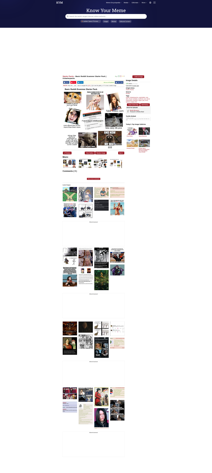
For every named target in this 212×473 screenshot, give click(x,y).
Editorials (134, 2)
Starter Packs (68, 76)
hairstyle (135, 99)
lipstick (128, 102)
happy (132, 102)
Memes (114, 21)
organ (140, 100)
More (143, 2)
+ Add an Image (138, 76)
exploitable (142, 97)
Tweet (81, 82)
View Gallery (89, 153)
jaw (143, 100)
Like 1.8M (120, 82)
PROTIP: (65, 85)
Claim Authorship (133, 104)
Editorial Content (125, 21)
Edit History (145, 104)
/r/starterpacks (134, 97)
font (136, 102)
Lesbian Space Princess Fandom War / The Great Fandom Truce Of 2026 (144, 150)
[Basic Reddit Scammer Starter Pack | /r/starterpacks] (94, 118)
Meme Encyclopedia (113, 2)
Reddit (128, 93)
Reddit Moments (134, 110)
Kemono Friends (130, 148)
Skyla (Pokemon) (143, 136)
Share (67, 82)
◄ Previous (67, 153)
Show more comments (93, 179)
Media (125, 2)
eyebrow (140, 99)
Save (73, 82)
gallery (89, 85)
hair (147, 97)
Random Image (101, 153)
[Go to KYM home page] (59, 3)
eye (145, 99)
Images (106, 21)
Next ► (121, 153)
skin (127, 99)
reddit (127, 97)
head (130, 99)
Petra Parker (130, 136)
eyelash (135, 100)
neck (146, 100)
